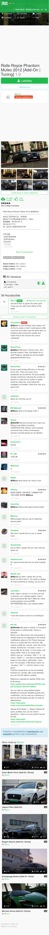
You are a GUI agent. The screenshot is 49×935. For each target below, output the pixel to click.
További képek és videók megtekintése (24, 193)
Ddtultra (14, 489)
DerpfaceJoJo (16, 559)
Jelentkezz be (33, 731)
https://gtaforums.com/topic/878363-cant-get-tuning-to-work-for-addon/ (28, 685)
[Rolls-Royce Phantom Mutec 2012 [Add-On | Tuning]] (24, 154)
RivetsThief (15, 347)
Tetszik (21, 200)
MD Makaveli (16, 408)
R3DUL (13, 477)
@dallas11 (15, 350)
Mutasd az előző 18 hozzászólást (24, 317)
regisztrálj (7, 734)
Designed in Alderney (9, 924)
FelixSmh (14, 530)
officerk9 (14, 612)
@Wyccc (14, 325)
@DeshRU (15, 422)
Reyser (13, 420)
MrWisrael (15, 465)
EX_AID (14, 453)
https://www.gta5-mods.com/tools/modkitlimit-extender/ (27, 704)
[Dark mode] (42, 9)
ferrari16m (15, 504)
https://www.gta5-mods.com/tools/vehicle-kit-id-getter (26, 720)
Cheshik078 (16, 322)
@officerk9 (15, 627)
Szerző (19, 301)
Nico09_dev (16, 573)
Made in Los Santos (9, 926)
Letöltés (26, 80)
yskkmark (15, 396)
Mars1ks (14, 516)
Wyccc (17, 94)
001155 (14, 624)
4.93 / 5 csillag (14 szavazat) (10, 205)
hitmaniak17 (16, 442)
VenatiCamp (16, 545)
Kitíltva (24, 323)
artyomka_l (15, 590)
